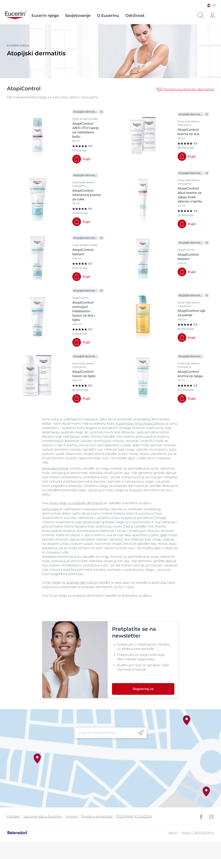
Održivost (135, 15)
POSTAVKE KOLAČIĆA (134, 816)
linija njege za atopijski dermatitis (76, 503)
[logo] (15, 15)
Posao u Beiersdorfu (197, 832)
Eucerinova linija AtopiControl (140, 423)
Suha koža (50, 509)
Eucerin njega (45, 15)
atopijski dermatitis (82, 582)
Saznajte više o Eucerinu (42, 816)
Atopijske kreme (55, 468)
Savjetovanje (77, 15)
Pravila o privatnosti (97, 816)
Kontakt (13, 816)
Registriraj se (143, 689)
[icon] (141, 733)
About (173, 832)
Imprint (72, 816)
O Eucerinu (108, 15)
